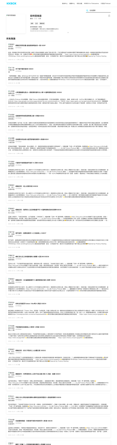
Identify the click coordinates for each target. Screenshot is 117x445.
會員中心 (65, 3)
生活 (36, 23)
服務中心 (72, 3)
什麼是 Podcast (106, 3)
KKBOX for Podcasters (91, 3)
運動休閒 (42, 23)
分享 (109, 16)
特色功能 (79, 3)
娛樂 (32, 23)
